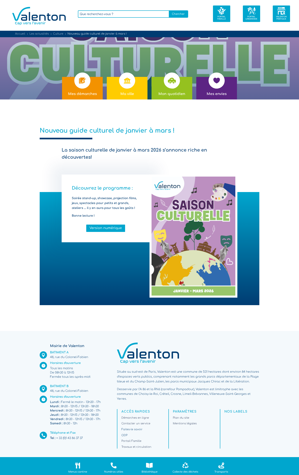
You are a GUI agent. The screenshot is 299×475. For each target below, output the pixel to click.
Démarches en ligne (135, 417)
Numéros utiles (113, 471)
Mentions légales (185, 423)
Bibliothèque (149, 471)
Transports (221, 471)
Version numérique (105, 228)
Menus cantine (77, 471)
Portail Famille (131, 441)
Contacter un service (135, 423)
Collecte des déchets (185, 471)
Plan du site (181, 417)
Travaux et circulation (136, 447)
